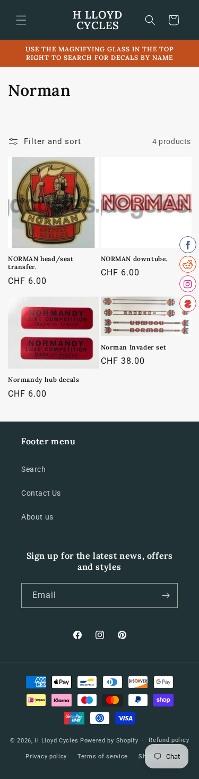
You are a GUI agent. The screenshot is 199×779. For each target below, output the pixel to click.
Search (33, 469)
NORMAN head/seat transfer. (41, 263)
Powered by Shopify (109, 740)
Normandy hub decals (43, 379)
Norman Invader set (134, 347)
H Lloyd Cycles (56, 740)
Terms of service (102, 756)
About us (37, 517)
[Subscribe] (165, 595)
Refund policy (169, 740)
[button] (21, 20)
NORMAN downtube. (134, 259)
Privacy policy (46, 756)
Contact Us (41, 493)
